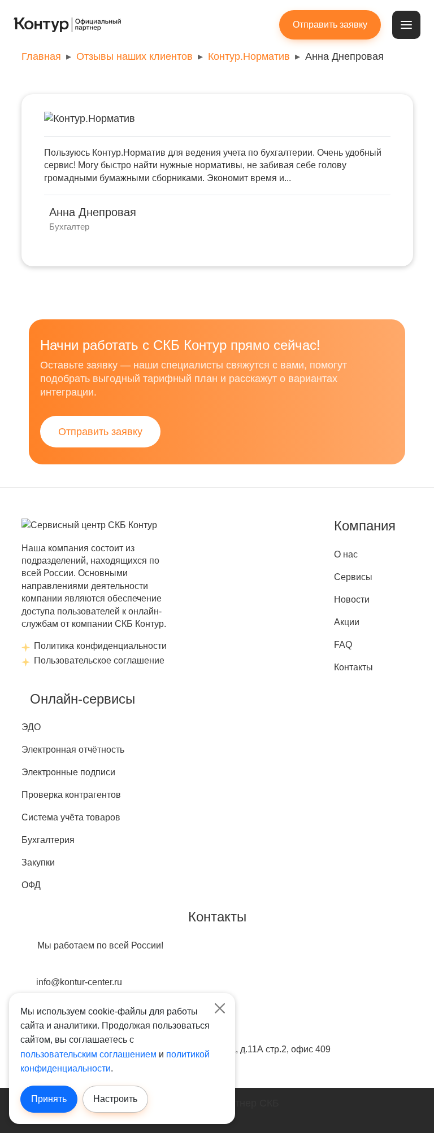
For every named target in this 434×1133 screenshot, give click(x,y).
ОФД (31, 885)
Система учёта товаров (70, 817)
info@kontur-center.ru (79, 982)
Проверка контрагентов (71, 795)
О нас (346, 554)
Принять (49, 1099)
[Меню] (406, 25)
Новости (352, 599)
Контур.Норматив (249, 56)
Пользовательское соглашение (99, 660)
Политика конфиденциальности (100, 646)
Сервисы (353, 577)
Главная (41, 56)
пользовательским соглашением (88, 1054)
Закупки (38, 862)
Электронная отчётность (72, 749)
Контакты (353, 667)
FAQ (343, 644)
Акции (346, 622)
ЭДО (31, 727)
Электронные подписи (68, 772)
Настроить (115, 1099)
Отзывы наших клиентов (134, 56)
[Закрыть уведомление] (219, 1008)
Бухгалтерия (48, 840)
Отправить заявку (100, 431)
